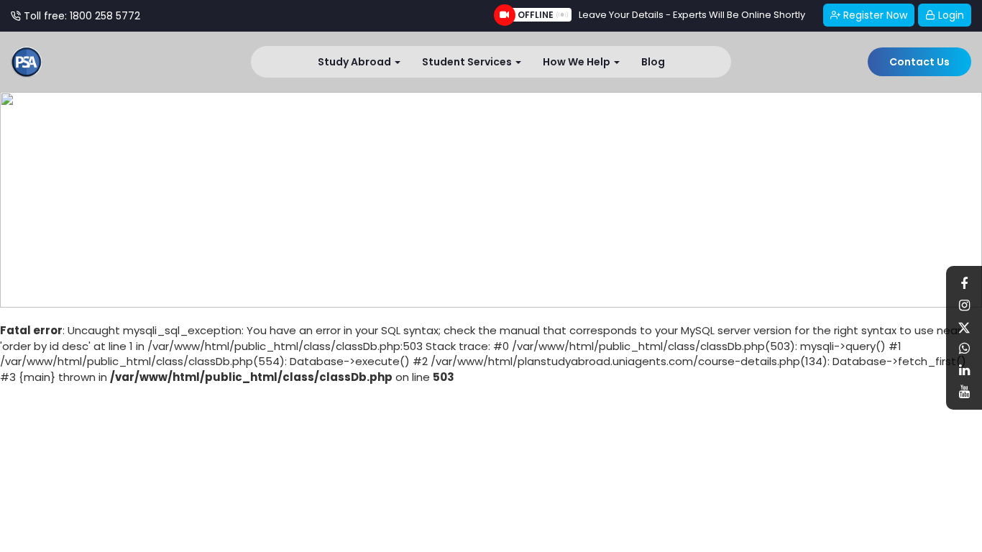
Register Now (873, 15)
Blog (653, 62)
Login (949, 15)
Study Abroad (355, 62)
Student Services (468, 62)
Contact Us (919, 62)
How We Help (577, 62)
